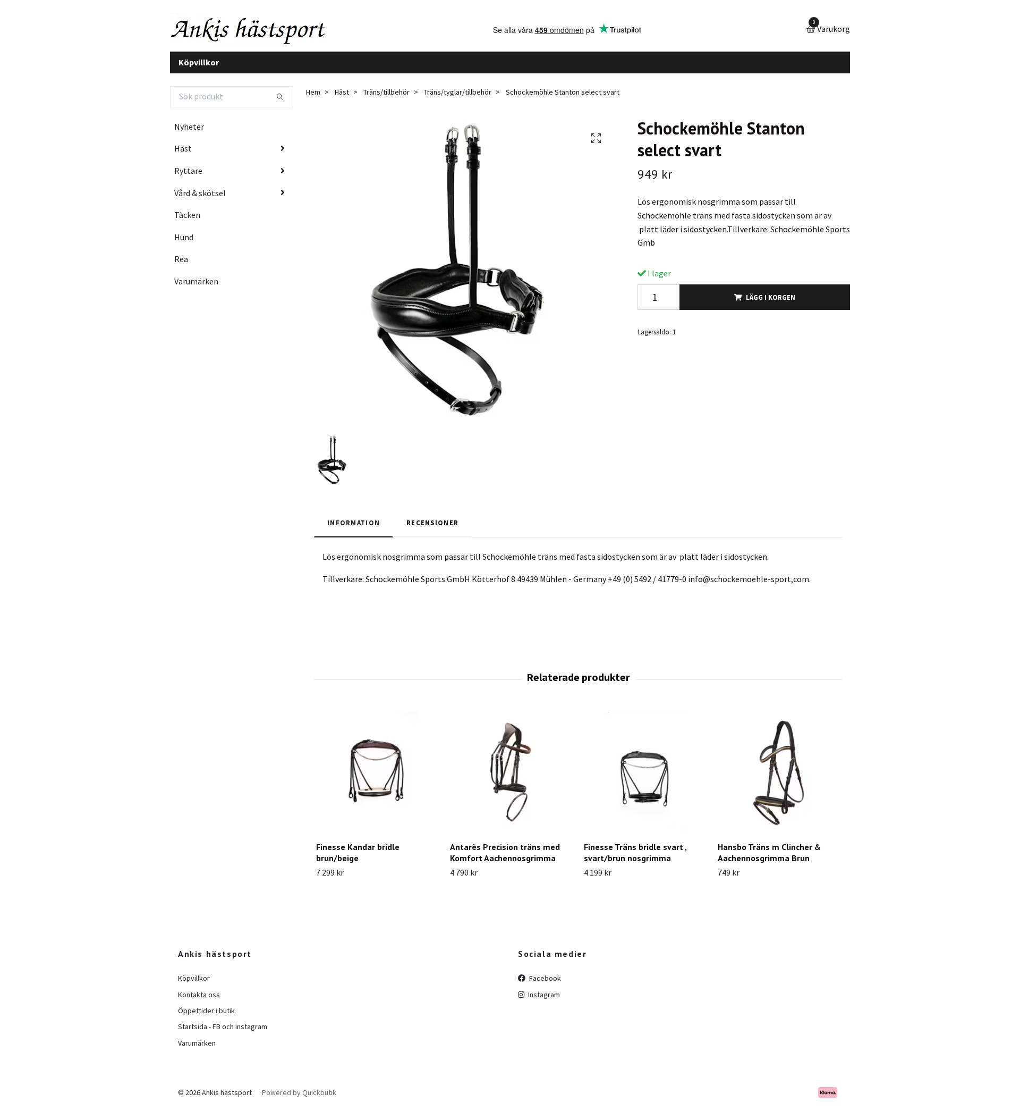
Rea (181, 267)
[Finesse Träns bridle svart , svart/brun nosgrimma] (645, 781)
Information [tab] (353, 530)
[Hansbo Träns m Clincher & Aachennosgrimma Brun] (778, 781)
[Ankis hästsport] (268, 34)
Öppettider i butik (206, 1018)
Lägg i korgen (770, 305)
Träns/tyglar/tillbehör (457, 100)
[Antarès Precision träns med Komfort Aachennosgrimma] (511, 781)
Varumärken (196, 289)
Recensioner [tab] (432, 530)
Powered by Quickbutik (299, 1100)
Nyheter (189, 134)
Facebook (544, 986)
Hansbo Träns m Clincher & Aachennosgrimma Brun (769, 861)
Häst (183, 157)
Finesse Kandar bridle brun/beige (358, 861)
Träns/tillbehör (386, 100)
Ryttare (188, 178)
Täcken (187, 223)
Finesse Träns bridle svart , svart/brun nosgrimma (635, 861)
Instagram (543, 1002)
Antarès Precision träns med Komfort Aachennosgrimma (505, 861)
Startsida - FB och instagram (222, 1035)
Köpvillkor (198, 70)
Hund (183, 245)
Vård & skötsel (200, 201)
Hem (313, 100)
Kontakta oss (199, 1002)
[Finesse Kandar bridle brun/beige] (377, 781)
